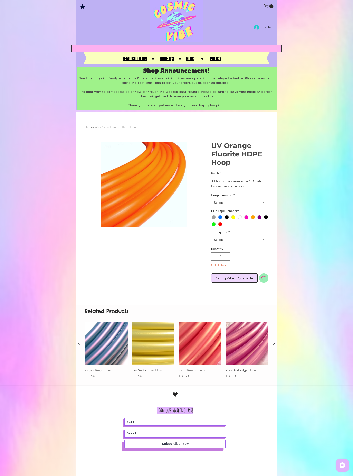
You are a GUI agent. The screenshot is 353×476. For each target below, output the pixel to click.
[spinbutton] (221, 256)
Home (89, 126)
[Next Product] (274, 343)
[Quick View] (106, 343)
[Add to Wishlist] (263, 278)
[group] (176, 352)
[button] (269, 6)
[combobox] (239, 202)
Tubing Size (220, 232)
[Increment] (226, 256)
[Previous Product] (78, 343)
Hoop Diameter (223, 195)
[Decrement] (215, 256)
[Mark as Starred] (82, 6)
